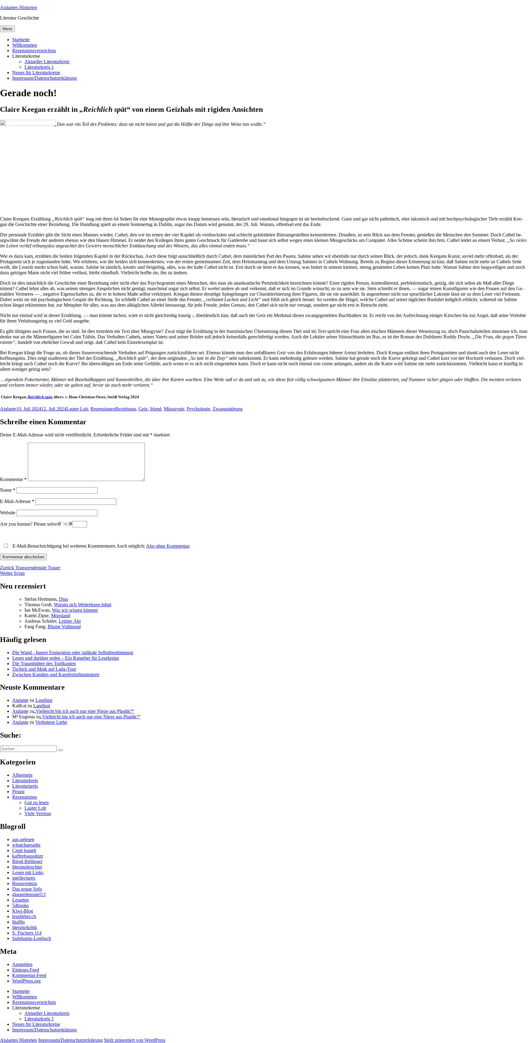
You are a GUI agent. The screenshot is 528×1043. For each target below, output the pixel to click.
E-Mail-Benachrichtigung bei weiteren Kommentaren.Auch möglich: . (100, 546)
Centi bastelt (24, 850)
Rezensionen (102, 408)
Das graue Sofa (27, 889)
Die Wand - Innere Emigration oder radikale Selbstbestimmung (72, 652)
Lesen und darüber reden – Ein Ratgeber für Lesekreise (65, 658)
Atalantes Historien (18, 7)
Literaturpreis (25, 786)
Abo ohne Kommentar (167, 546)
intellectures (23, 878)
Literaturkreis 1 (39, 67)
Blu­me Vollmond (64, 626)
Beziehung (125, 408)
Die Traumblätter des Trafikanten (44, 663)
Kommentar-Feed (29, 975)
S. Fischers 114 (27, 932)
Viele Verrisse (37, 813)
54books (20, 905)
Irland (155, 408)
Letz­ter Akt (70, 621)
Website (7, 512)
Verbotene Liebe (51, 722)
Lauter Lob (77, 408)
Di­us (63, 599)
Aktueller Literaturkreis (46, 61)
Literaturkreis (25, 780)
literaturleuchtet (27, 867)
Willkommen (24, 45)
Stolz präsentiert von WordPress (134, 1040)
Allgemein (22, 775)
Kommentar (13, 479)
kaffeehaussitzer (27, 856)
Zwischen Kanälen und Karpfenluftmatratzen (55, 674)
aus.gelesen (23, 839)
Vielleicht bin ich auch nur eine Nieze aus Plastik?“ (84, 711)
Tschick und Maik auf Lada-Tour (44, 669)
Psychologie (198, 408)
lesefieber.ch (24, 916)
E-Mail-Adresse (17, 501)
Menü (7, 29)
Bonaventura (24, 883)
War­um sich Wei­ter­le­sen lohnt (82, 604)
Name (7, 490)
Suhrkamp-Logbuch (31, 938)
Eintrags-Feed (25, 969)
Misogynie (174, 408)
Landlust (43, 700)
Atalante (8, 408)
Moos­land (60, 615)
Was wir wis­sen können (75, 610)
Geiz (143, 408)
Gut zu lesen (36, 802)
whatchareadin (26, 845)
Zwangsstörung (228, 408)
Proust (18, 791)
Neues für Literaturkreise (36, 72)
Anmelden (22, 964)
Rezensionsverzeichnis (34, 50)
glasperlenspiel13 (29, 894)
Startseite (21, 39)
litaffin (18, 921)
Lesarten (20, 900)
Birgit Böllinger (27, 861)
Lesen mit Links (27, 872)
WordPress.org (26, 980)
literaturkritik (24, 927)
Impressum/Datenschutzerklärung (44, 78)
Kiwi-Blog (22, 911)
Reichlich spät (40, 397)
